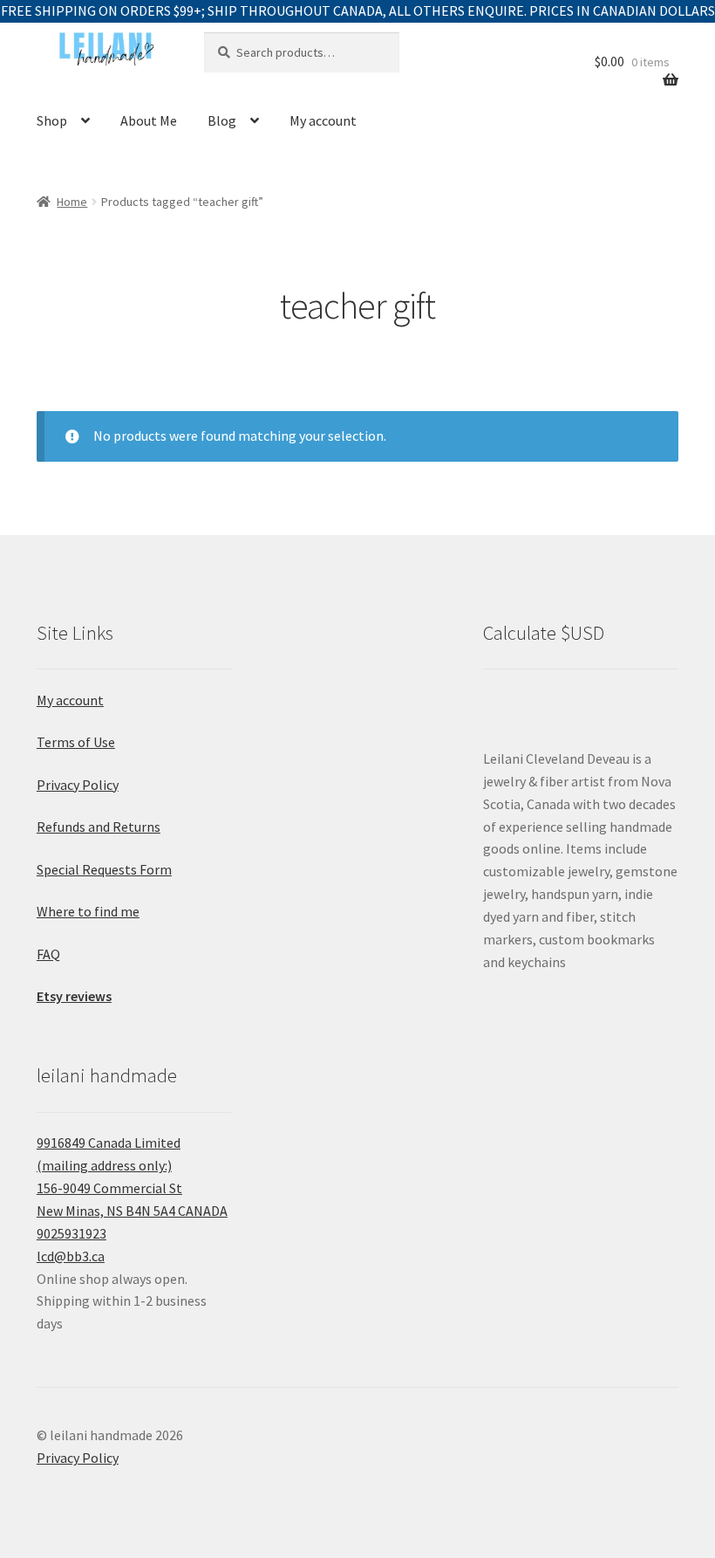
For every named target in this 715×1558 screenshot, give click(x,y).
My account (323, 120)
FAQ (48, 954)
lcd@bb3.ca (71, 1256)
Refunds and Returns (98, 826)
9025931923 (71, 1233)
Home (72, 201)
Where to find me (88, 911)
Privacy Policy (78, 784)
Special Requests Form (104, 869)
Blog (222, 120)
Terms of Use (76, 742)
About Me (148, 120)
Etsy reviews (74, 996)
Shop (52, 120)
